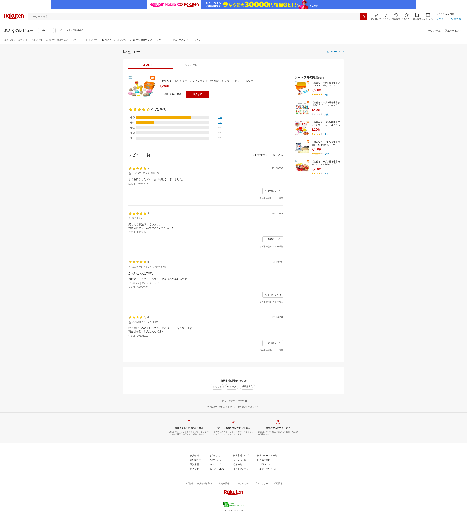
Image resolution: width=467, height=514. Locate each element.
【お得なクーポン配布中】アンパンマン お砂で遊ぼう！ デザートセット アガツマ (57, 40)
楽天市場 (8, 40)
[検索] (363, 16)
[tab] (150, 65)
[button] (387, 16)
